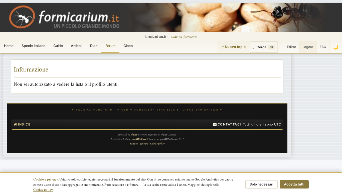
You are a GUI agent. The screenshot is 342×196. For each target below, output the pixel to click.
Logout (307, 47)
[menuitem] (227, 124)
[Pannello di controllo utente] (281, 47)
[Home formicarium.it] (171, 17)
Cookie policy (43, 189)
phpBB (134, 134)
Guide (58, 46)
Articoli (76, 46)
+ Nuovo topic (234, 46)
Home (9, 46)
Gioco (128, 46)
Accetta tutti (294, 184)
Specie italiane (33, 46)
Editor (291, 47)
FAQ (323, 47)
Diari (93, 46)
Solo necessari (261, 184)
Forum (110, 46)
